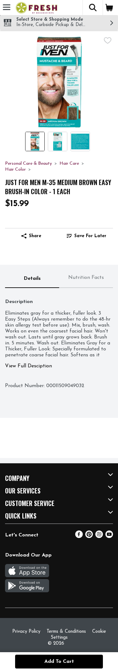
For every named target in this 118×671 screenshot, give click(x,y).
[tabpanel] (59, 340)
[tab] (32, 279)
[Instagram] (99, 536)
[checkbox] (107, 40)
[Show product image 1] (35, 141)
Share (35, 236)
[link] (86, 236)
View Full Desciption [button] (28, 366)
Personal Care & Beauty (28, 163)
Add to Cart (59, 661)
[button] (92, 7)
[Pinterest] (89, 536)
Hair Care (69, 163)
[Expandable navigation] (7, 7)
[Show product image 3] (80, 141)
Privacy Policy (26, 631)
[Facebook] (79, 536)
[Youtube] (109, 536)
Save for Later (90, 236)
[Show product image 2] (57, 141)
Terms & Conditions (66, 631)
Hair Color (15, 169)
